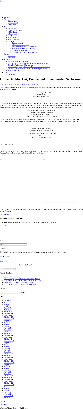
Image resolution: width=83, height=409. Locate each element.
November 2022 (9, 381)
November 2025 (9, 315)
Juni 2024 (7, 346)
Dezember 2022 (9, 379)
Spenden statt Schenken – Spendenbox (24, 47)
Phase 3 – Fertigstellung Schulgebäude (20, 65)
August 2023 (8, 365)
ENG (5, 72)
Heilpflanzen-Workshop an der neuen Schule (18, 282)
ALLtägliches (12, 32)
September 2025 (9, 319)
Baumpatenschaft (17, 43)
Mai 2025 (7, 326)
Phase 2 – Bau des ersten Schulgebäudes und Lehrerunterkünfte (28, 63)
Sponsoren (11, 58)
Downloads (11, 56)
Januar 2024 (8, 355)
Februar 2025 (8, 332)
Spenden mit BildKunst (19, 50)
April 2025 (7, 328)
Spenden (11, 41)
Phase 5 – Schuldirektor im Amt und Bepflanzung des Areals (27, 69)
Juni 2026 (7, 304)
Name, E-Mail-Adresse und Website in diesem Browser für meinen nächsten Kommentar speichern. (34, 252)
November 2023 (9, 359)
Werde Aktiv (8, 36)
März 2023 (7, 374)
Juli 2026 (7, 302)
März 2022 (7, 394)
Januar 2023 (8, 377)
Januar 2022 (8, 398)
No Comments (33, 84)
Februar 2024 (8, 354)
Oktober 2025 (8, 317)
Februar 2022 (8, 396)
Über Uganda (12, 34)
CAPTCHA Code (25, 265)
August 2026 (8, 300)
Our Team (11, 74)
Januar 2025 (8, 333)
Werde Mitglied (13, 37)
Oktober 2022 (8, 383)
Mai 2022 (7, 390)
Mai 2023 (7, 370)
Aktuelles (7, 17)
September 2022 (9, 385)
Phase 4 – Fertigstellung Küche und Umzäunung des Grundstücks (29, 67)
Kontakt (6, 54)
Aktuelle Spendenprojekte (20, 45)
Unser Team (12, 25)
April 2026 (7, 308)
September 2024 (9, 341)
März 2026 (7, 310)
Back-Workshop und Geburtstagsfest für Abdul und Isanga (23, 280)
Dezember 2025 (9, 313)
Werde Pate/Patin (13, 39)
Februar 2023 (8, 376)
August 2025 (8, 321)
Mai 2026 (7, 306)
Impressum (3, 404)
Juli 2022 (7, 387)
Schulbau (7, 59)
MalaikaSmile (23, 84)
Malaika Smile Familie (15, 30)
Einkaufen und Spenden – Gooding (23, 48)
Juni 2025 (7, 324)
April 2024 (7, 350)
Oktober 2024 (8, 339)
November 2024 (9, 337)
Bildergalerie (12, 28)
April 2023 (7, 372)
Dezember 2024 (9, 335)
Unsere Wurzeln (13, 23)
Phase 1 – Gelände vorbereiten (18, 61)
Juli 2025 (7, 322)
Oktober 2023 (8, 361)
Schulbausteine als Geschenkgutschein (24, 52)
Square (15, 408)
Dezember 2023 (9, 357)
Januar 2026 (8, 311)
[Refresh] (3, 261)
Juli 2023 (7, 366)
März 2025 (7, 330)
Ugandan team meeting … (12, 277)
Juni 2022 (7, 388)
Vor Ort (6, 26)
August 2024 (8, 343)
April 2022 (7, 392)
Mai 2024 (7, 348)
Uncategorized (4, 214)
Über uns (7, 19)
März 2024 (7, 352)
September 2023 (9, 363)
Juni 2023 (7, 368)
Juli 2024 (7, 344)
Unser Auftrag (12, 21)
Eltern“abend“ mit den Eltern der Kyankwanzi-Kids (20, 284)
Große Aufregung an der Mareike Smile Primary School (22, 279)
